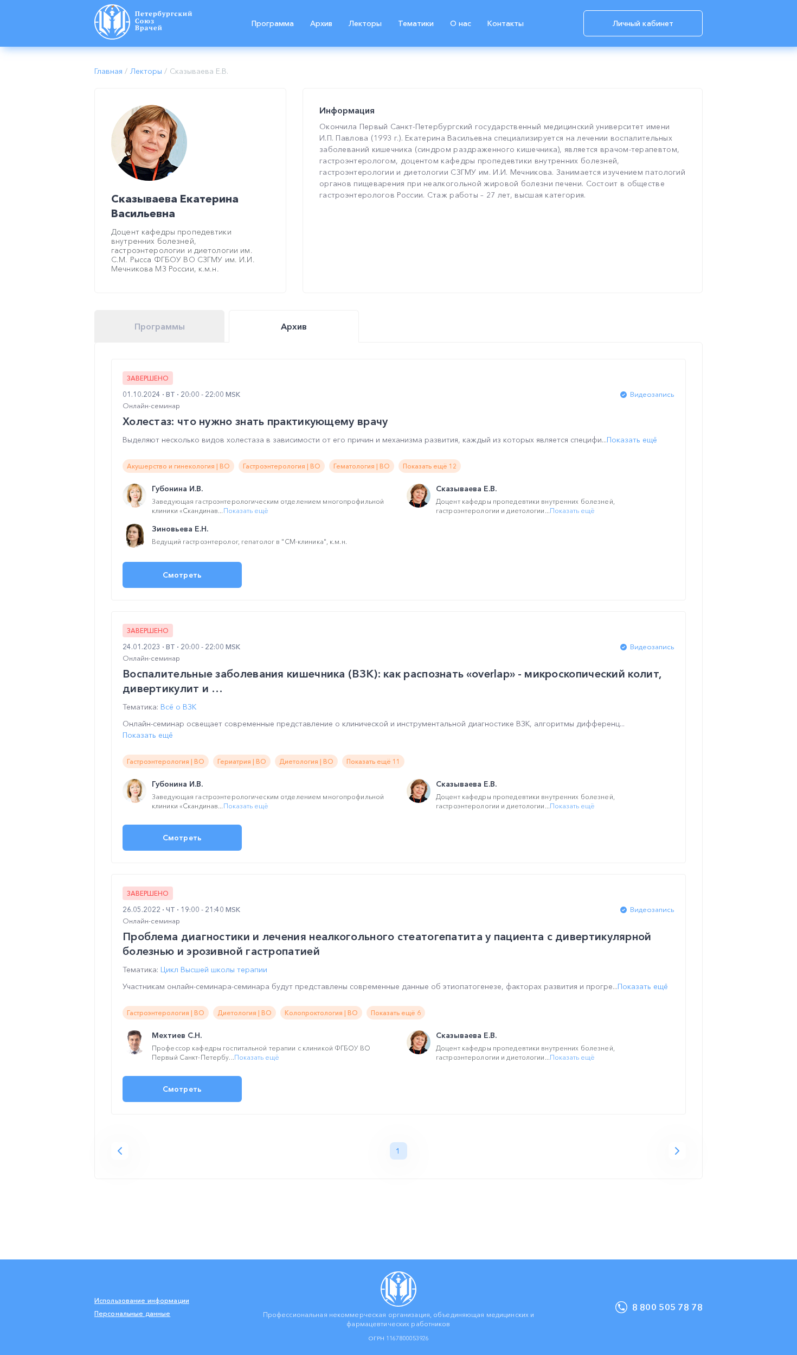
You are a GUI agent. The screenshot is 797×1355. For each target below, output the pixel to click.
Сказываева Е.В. (466, 488)
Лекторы (365, 23)
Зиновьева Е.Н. (180, 529)
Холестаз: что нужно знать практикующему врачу (255, 421)
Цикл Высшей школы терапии (213, 969)
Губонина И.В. (177, 488)
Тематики (416, 23)
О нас (460, 23)
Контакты (505, 23)
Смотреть (182, 575)
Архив (321, 23)
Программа (273, 23)
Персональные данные (132, 1313)
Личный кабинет (643, 23)
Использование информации (141, 1300)
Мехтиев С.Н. (177, 1035)
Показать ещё (632, 440)
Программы (159, 326)
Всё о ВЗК (178, 707)
